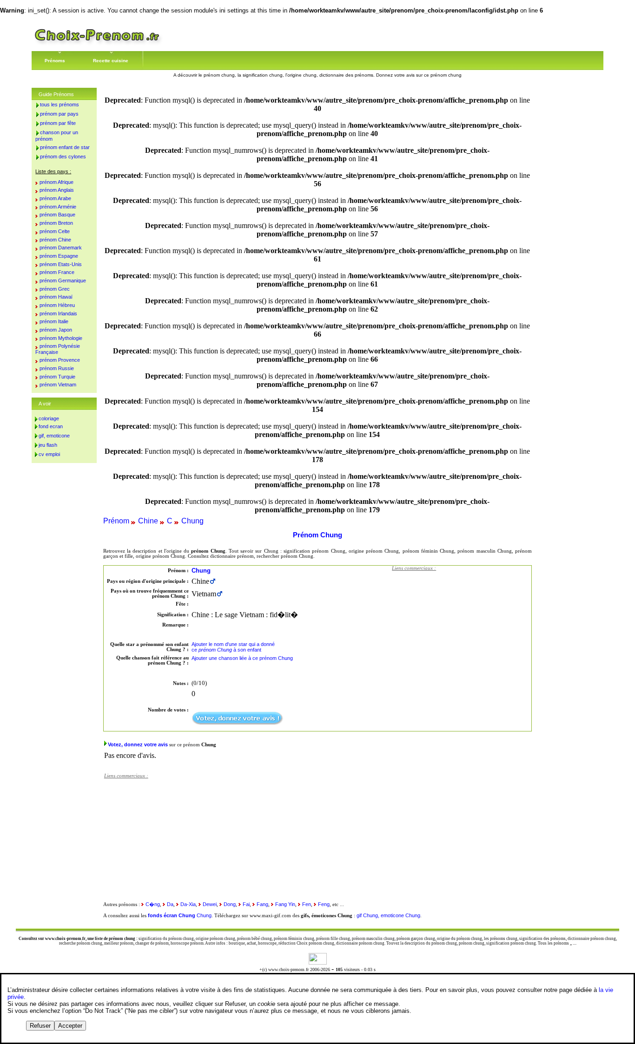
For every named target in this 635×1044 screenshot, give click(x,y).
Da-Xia (188, 904)
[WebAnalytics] (318, 962)
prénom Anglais (57, 190)
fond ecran (51, 426)
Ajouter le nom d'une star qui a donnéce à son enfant (233, 646)
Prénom (116, 521)
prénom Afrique (56, 182)
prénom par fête (58, 123)
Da (170, 904)
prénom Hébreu (57, 305)
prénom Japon (56, 330)
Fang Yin (285, 904)
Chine (148, 521)
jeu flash (48, 445)
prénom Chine (55, 239)
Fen (306, 904)
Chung (192, 521)
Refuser (40, 1025)
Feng (324, 904)
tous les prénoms (59, 104)
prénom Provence (60, 360)
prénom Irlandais (58, 313)
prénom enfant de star (65, 147)
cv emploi (49, 454)
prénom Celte (55, 231)
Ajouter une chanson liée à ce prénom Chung (242, 658)
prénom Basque (57, 214)
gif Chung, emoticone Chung (388, 915)
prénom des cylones (63, 156)
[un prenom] (97, 44)
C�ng (153, 904)
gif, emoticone (54, 435)
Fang (262, 904)
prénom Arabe (55, 198)
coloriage (49, 418)
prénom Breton (56, 223)
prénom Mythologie (61, 338)
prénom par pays (59, 114)
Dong (230, 904)
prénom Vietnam (58, 384)
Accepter (70, 1025)
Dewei (210, 904)
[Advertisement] (461, 634)
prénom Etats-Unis (61, 264)
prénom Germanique (63, 280)
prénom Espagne (59, 256)
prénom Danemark (61, 247)
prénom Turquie (57, 376)
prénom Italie (54, 321)
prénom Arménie (58, 206)
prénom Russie (57, 368)
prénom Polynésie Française (57, 349)
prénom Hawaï (56, 297)
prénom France (57, 272)
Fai (246, 904)
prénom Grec (55, 289)
